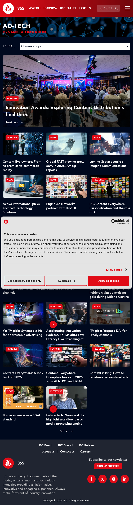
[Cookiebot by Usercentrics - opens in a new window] (114, 221)
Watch (35, 8)
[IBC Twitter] (102, 479)
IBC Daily (68, 8)
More (64, 431)
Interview (56, 391)
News (53, 137)
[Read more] (66, 91)
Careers (85, 452)
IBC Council (65, 445)
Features (12, 98)
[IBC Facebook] (91, 479)
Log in (85, 8)
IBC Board (45, 445)
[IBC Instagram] (113, 479)
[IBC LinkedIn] (125, 479)
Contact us (67, 452)
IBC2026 (50, 8)
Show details (114, 269)
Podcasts (55, 306)
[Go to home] (13, 8)
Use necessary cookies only (24, 280)
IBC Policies (86, 445)
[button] (127, 8)
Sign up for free (108, 466)
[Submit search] (116, 8)
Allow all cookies (108, 280)
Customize (64, 280)
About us (48, 452)
